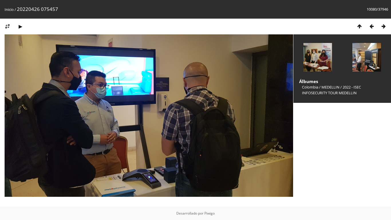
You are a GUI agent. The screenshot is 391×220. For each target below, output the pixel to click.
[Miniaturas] (360, 26)
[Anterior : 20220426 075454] (372, 26)
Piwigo (209, 213)
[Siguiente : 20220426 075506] (384, 26)
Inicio (9, 9)
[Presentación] (20, 26)
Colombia (310, 87)
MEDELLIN (330, 87)
